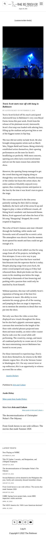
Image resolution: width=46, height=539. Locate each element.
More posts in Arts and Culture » (32, 410)
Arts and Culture (19, 385)
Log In (23, 529)
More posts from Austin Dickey (15, 399)
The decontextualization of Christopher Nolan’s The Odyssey (20, 417)
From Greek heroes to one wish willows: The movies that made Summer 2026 (23, 427)
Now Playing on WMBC (11, 452)
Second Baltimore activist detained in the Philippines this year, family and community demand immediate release (22, 479)
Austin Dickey (12, 376)
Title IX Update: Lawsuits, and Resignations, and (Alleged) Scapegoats (20, 460)
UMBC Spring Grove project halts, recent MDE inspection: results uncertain (19, 497)
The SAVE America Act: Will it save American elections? (22, 505)
